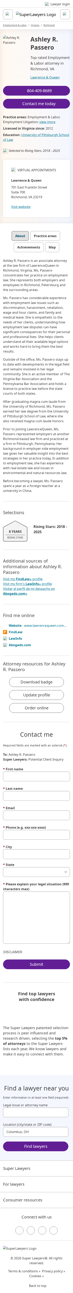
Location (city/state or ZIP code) (27, 1124)
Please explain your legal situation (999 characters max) (36, 886)
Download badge (36, 682)
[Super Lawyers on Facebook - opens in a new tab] (19, 1230)
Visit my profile (23, 579)
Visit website (20, 207)
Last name (13, 788)
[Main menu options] (8, 14)
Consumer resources (22, 1200)
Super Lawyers (16, 1168)
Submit (36, 964)
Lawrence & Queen (45, 77)
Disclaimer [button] (12, 952)
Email (9, 808)
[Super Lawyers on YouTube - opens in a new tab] (42, 1230)
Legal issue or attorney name (25, 1105)
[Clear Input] (63, 1112)
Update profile (36, 695)
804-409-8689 (39, 90)
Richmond (49, 25)
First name (13, 769)
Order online (36, 708)
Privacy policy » (53, 1271)
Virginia (35, 25)
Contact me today (39, 103)
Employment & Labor (15, 25)
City (7, 847)
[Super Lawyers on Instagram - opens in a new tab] (31, 1230)
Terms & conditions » (24, 1271)
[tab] (20, 236)
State (8, 864)
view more (47, 122)
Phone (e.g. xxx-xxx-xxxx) (24, 827)
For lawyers (14, 1184)
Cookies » (36, 1276)
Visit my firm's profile (27, 584)
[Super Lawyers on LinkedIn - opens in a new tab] (53, 1230)
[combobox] (35, 1112)
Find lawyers (35, 1146)
